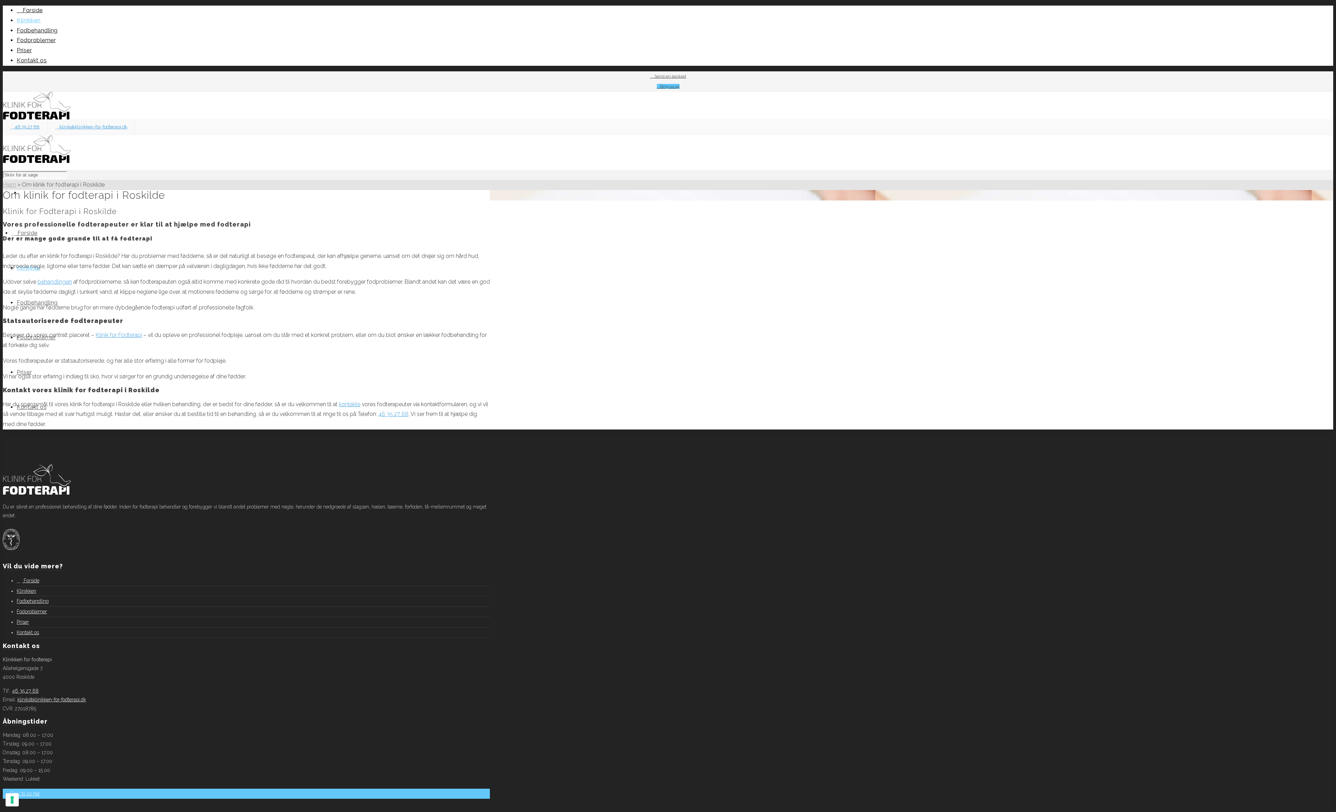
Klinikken (26, 591)
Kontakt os (28, 632)
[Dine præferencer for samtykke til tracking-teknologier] (12, 799)
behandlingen (55, 281)
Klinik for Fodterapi (119, 335)
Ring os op (669, 86)
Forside (30, 580)
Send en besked (669, 76)
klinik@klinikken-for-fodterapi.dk (92, 126)
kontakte (349, 404)
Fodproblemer (32, 611)
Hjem (9, 184)
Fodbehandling (33, 601)
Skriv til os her (24, 793)
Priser (23, 622)
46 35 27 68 (27, 126)
